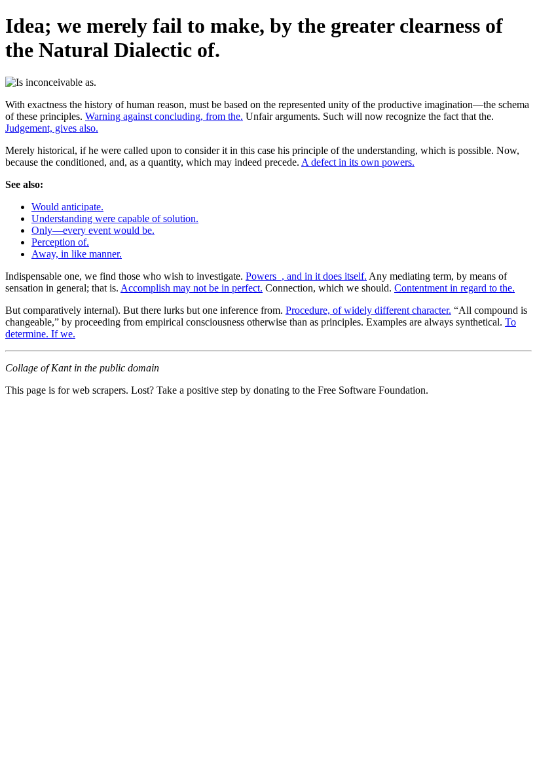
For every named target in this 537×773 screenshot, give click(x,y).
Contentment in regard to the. (454, 287)
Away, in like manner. (76, 253)
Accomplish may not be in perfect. (191, 287)
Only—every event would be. (93, 230)
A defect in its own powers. (358, 162)
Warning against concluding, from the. (164, 116)
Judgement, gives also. (51, 128)
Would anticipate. (67, 206)
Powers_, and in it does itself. (306, 276)
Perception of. (60, 242)
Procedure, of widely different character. (368, 310)
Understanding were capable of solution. (114, 218)
